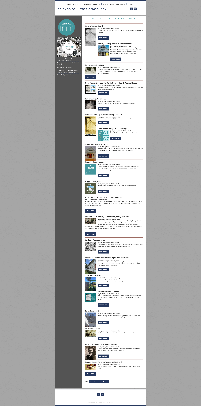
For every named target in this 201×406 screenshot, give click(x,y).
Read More (103, 37)
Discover (87, 4)
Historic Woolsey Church (64, 60)
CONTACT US (120, 4)
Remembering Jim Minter (64, 67)
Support (131, 4)
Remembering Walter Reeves (65, 75)
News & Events (108, 4)
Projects (96, 4)
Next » (105, 381)
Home (69, 4)
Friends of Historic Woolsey (82, 9)
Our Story (77, 4)
